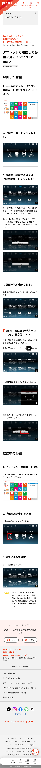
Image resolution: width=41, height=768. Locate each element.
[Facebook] (20, 709)
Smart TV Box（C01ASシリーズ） (16, 42)
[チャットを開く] (35, 752)
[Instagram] (15, 709)
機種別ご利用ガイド (10, 39)
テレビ (20, 36)
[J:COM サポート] (7, 4)
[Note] (32, 709)
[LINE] (26, 709)
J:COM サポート (9, 36)
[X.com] (9, 709)
